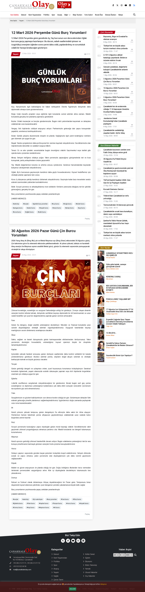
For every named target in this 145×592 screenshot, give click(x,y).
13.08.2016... (111, 334)
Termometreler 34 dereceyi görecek (118, 205)
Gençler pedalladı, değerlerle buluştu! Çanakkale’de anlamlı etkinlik (115, 69)
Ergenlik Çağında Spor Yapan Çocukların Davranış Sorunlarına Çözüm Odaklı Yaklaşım (119, 322)
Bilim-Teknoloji (91, 565)
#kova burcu (17, 212)
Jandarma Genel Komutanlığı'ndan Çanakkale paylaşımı (115, 121)
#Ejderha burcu (18, 503)
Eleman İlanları (110, 14)
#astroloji (16, 204)
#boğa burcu (67, 204)
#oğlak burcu (29, 212)
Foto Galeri (89, 14)
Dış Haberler (90, 576)
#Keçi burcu (30, 507)
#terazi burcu (56, 208)
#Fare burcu (65, 499)
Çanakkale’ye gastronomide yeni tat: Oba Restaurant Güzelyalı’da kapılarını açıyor (118, 171)
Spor (53, 14)
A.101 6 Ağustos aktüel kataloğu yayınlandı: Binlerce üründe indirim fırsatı (115, 57)
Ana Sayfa (13, 20)
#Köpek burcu (83, 503)
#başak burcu (43, 208)
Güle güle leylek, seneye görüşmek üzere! (116, 266)
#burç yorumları (52, 499)
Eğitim (87, 558)
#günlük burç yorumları (40, 204)
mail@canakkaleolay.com (22, 570)
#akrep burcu (69, 208)
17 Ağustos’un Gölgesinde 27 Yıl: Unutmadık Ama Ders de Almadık (119, 311)
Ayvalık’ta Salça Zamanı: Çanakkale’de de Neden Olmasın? (119, 345)
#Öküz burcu (77, 499)
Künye (120, 14)
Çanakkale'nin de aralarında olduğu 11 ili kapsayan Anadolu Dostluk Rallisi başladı (116, 109)
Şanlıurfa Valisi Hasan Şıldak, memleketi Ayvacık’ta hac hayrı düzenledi (116, 223)
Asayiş (59, 14)
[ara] (135, 555)
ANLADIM (73, 589)
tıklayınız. (103, 584)
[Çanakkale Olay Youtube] (72, 541)
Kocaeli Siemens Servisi (113, 189)
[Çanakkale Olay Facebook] (67, 541)
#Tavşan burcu (57, 503)
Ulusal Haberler (91, 572)
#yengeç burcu (18, 208)
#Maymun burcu (44, 507)
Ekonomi (88, 561)
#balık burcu (42, 212)
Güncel (23, 14)
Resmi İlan (99, 14)
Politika (46, 14)
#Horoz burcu (70, 503)
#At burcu (56, 507)
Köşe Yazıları (77, 14)
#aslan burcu (31, 208)
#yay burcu (81, 208)
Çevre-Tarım (58, 580)
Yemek (88, 569)
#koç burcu (55, 204)
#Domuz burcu (18, 507)
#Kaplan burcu (43, 503)
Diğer (66, 14)
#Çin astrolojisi (37, 499)
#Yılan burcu (31, 503)
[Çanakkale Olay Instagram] (77, 541)
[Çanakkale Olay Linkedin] (82, 541)
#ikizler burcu (80, 204)
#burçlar (26, 204)
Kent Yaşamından (35, 14)
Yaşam (21, 20)
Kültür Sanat (90, 554)
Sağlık (56, 576)
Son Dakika (14, 14)
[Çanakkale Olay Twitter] (62, 541)
